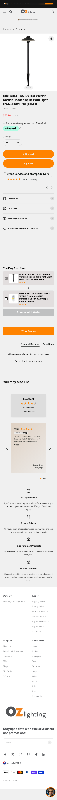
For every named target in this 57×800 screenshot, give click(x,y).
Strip (34, 686)
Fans (34, 661)
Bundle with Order (28, 312)
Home (6, 29)
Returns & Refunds (40, 611)
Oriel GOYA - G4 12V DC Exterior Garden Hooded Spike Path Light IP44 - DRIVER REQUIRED (35, 277)
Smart (34, 681)
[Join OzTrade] (28, 4)
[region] (28, 448)
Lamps (34, 671)
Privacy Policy (38, 606)
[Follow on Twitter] (13, 754)
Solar (34, 691)
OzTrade (6, 676)
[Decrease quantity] (7, 143)
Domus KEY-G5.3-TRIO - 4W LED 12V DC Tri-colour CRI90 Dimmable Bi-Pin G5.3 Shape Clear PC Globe (35, 297)
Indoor (34, 646)
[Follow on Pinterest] (28, 754)
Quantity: (7, 136)
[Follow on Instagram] (21, 754)
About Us (7, 646)
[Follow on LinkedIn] (44, 754)
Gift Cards (7, 671)
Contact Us (36, 631)
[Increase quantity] (18, 143)
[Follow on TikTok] (36, 754)
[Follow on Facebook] (5, 754)
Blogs (5, 666)
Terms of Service (39, 616)
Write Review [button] (28, 331)
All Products (18, 29)
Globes (34, 676)
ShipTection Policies (40, 621)
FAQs (5, 661)
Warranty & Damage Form (14, 601)
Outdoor (35, 651)
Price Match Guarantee (13, 651)
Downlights (36, 656)
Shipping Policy (38, 601)
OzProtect (7, 656)
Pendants (36, 666)
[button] (28, 361)
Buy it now (28, 163)
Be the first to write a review (28, 361)
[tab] (30, 344)
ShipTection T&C (39, 626)
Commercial (37, 696)
